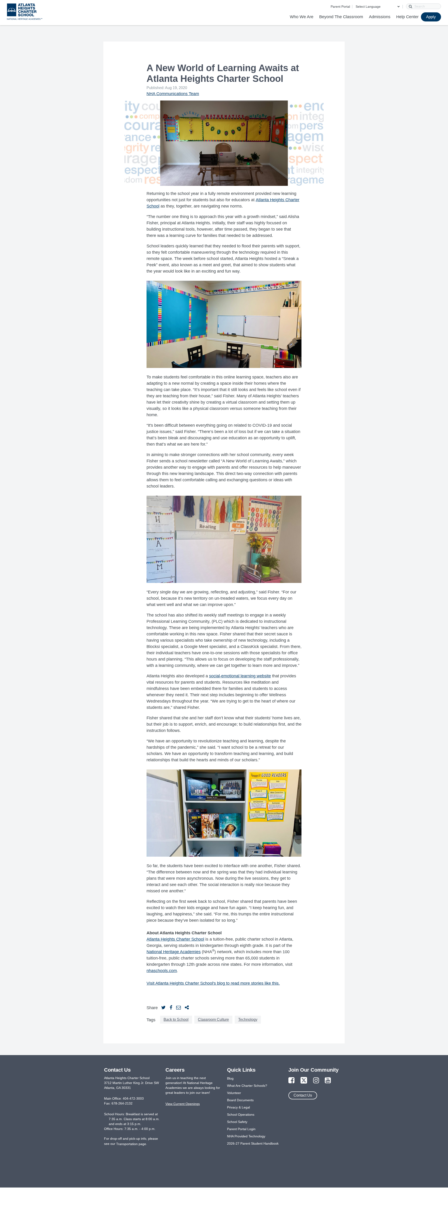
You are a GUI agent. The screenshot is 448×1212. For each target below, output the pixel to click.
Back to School (176, 1020)
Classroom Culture (213, 1020)
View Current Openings (182, 1104)
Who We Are (301, 16)
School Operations (240, 1114)
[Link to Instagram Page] (316, 1080)
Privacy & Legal (238, 1107)
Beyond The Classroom (341, 16)
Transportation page (131, 1144)
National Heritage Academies (174, 951)
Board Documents (240, 1100)
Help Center (407, 16)
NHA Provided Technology (246, 1136)
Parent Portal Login (241, 1129)
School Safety (237, 1122)
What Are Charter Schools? (247, 1085)
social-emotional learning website (240, 676)
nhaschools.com (162, 970)
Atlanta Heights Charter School (175, 939)
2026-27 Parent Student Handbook (253, 1143)
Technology (247, 1020)
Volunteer (234, 1093)
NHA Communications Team (173, 93)
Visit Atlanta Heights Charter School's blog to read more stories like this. (213, 983)
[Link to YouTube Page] (328, 1080)
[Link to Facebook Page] (291, 1080)
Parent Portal (340, 6)
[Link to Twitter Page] (304, 1081)
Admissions (379, 16)
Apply (431, 17)
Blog (230, 1078)
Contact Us (303, 1095)
